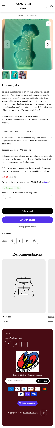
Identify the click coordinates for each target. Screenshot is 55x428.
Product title (7, 317)
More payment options (27, 226)
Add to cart (27, 211)
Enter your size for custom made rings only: (19, 192)
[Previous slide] (7, 44)
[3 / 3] (23, 75)
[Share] (12, 241)
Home (20, 16)
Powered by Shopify (30, 413)
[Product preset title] (24, 286)
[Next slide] (48, 44)
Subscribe (42, 381)
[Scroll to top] (44, 413)
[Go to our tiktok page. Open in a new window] (24, 344)
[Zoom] (48, 23)
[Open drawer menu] (4, 6)
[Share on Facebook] (19, 241)
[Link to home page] (27, 362)
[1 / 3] (6, 75)
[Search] (45, 6)
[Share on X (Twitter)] (27, 241)
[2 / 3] (15, 75)
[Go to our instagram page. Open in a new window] (16, 344)
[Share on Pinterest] (35, 241)
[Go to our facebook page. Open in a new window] (8, 344)
